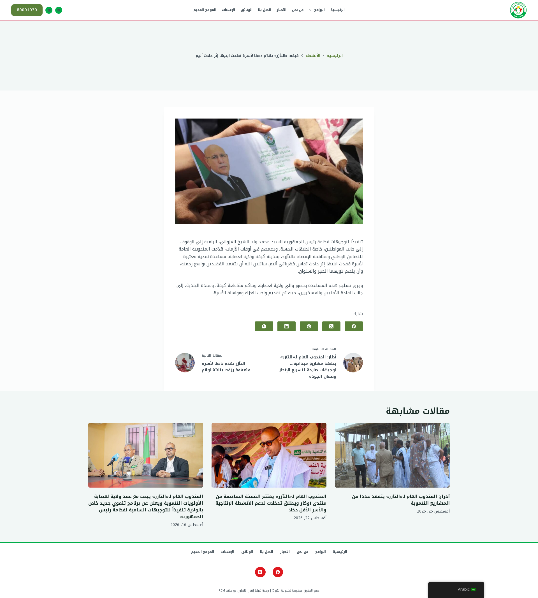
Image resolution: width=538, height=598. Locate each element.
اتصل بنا (264, 10)
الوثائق (246, 10)
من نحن (297, 10)
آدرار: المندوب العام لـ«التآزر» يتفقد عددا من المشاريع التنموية (401, 499)
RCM (222, 590)
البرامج (319, 10)
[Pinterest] (309, 326)
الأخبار (281, 10)
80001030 (27, 10)
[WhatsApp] (264, 326)
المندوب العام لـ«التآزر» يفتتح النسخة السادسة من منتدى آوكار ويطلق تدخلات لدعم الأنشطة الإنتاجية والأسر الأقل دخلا (270, 503)
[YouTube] (48, 10)
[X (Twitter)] (331, 326)
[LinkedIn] (286, 326)
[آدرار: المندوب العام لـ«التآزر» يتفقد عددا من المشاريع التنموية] (392, 455)
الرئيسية (337, 10)
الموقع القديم (204, 10)
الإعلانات (228, 10)
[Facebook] (58, 10)
